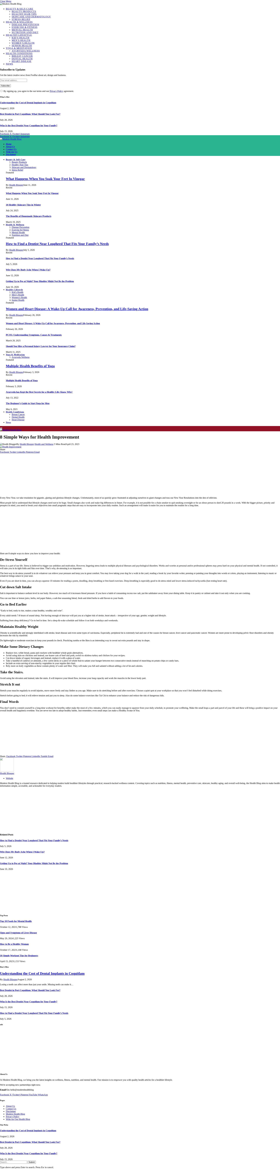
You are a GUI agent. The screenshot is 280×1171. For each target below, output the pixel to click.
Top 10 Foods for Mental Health (16, 921)
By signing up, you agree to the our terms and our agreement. (38, 91)
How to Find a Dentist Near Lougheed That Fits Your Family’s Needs (57, 244)
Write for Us (11, 152)
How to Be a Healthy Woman (14, 944)
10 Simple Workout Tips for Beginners (19, 955)
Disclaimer (11, 154)
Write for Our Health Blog (18, 1119)
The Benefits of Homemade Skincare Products (28, 216)
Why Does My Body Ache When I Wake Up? (28, 270)
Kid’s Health (20, 37)
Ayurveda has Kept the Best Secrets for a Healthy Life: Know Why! (39, 392)
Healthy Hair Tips (24, 14)
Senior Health (22, 45)
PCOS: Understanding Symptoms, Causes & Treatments (34, 335)
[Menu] (1, 428)
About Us (10, 146)
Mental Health (22, 30)
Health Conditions (19, 53)
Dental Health (22, 58)
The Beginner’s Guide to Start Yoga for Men (27, 403)
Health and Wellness (44, 444)
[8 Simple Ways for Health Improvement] (10, 447)
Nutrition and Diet (25, 32)
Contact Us (11, 149)
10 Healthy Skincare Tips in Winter (23, 205)
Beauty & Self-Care (19, 9)
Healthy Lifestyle (19, 35)
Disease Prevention (25, 24)
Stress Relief (21, 19)
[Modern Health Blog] (10, 139)
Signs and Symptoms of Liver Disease (18, 932)
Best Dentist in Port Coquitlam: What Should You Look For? (30, 114)
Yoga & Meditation (19, 48)
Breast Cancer (22, 56)
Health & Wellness (19, 22)
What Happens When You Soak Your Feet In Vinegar (45, 179)
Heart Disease (21, 61)
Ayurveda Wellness (26, 51)
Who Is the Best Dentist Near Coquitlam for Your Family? (28, 125)
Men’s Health (21, 40)
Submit (32, 1162)
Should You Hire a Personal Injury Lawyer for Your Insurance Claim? (41, 346)
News (9, 64)
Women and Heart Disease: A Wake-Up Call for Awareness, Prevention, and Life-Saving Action (77, 309)
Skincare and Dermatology (31, 16)
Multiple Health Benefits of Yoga (30, 366)
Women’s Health (23, 43)
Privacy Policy (56, 91)
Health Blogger (16, 185)
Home (9, 144)
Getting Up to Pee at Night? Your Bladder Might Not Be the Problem (40, 281)
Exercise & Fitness (24, 27)
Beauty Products (24, 11)
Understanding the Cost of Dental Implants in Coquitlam (28, 102)
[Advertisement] (140, 473)
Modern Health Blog (15, 1114)
